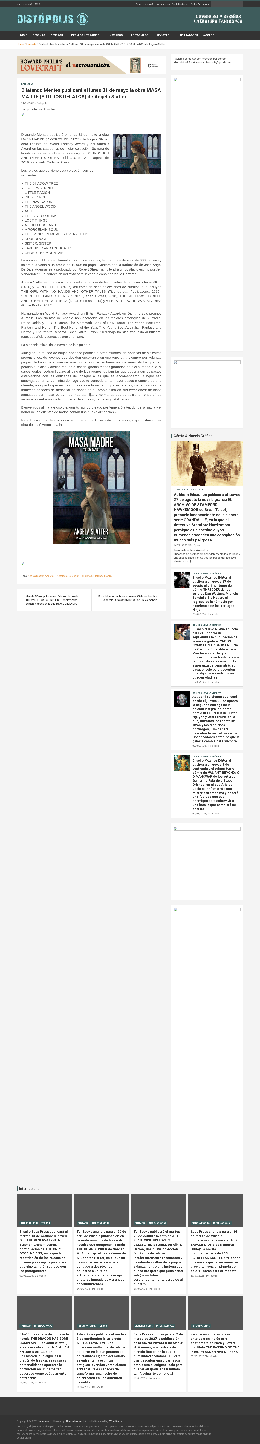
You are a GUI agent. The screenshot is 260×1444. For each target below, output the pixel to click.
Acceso (208, 35)
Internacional (29, 1189)
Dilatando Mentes (103, 576)
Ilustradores (188, 35)
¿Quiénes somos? (144, 4)
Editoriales (139, 35)
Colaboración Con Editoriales (172, 4)
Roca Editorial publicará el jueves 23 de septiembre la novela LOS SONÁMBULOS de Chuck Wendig (127, 598)
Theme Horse (74, 1421)
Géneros (56, 35)
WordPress (115, 1421)
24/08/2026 (180, 545)
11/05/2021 (28, 103)
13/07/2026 (140, 1378)
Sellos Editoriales (200, 4)
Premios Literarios (85, 35)
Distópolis (42, 103)
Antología (62, 576)
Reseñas (39, 35)
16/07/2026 (26, 1382)
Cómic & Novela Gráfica (193, 436)
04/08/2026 (83, 1288)
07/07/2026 (197, 1356)
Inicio (23, 35)
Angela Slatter (36, 576)
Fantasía (27, 83)
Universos (115, 35)
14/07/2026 (83, 1387)
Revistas (163, 35)
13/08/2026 (199, 682)
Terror (45, 1223)
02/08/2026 (199, 813)
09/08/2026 (26, 1275)
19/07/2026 (197, 1275)
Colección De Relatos (80, 576)
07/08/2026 (199, 745)
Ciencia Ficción (201, 1223)
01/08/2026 (140, 1288)
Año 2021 (50, 576)
